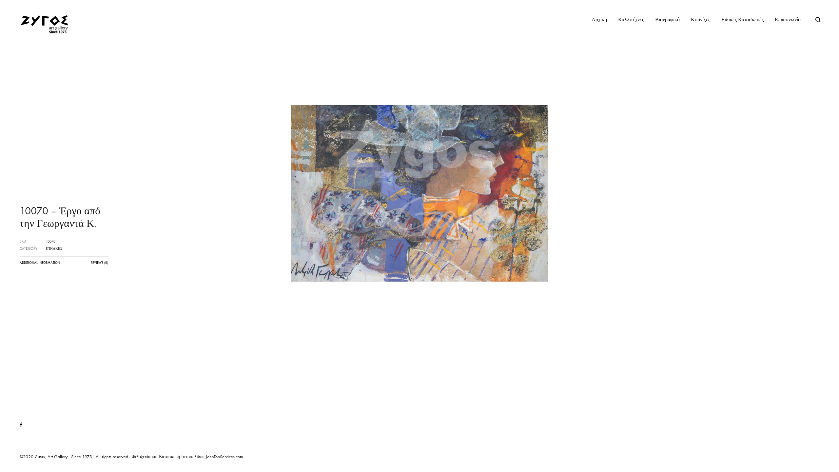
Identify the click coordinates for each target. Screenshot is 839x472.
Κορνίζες (700, 19)
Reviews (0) (99, 263)
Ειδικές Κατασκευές (742, 19)
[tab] (40, 264)
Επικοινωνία (788, 19)
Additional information (40, 263)
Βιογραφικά (667, 19)
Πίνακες (54, 248)
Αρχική (599, 19)
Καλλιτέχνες (631, 19)
